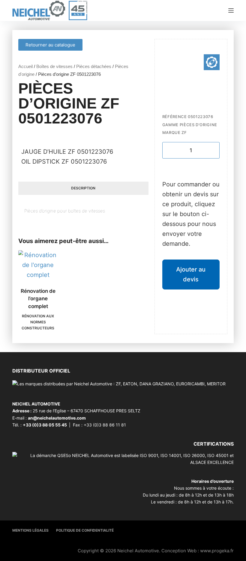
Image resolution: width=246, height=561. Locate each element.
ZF (184, 132)
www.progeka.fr (217, 551)
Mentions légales (30, 530)
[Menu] (231, 10)
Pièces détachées (93, 66)
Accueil (25, 66)
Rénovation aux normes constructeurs (38, 322)
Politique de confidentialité (85, 530)
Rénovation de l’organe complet (38, 298)
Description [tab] (83, 188)
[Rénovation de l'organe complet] (38, 265)
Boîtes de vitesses (54, 66)
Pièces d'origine (198, 124)
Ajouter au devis (191, 274)
